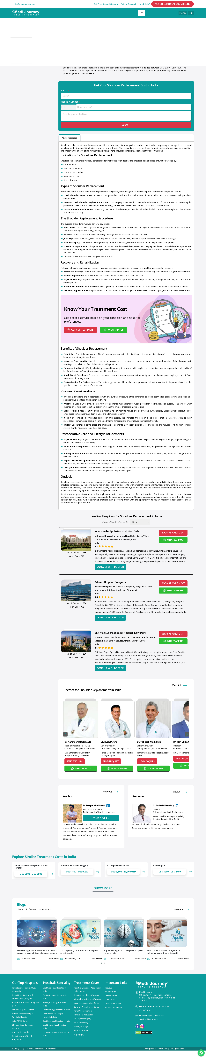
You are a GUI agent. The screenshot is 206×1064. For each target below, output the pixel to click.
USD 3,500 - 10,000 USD (123, 871)
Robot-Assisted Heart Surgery (86, 995)
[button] (191, 13)
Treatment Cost (23, 33)
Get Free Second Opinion (106, 4)
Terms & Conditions (113, 1003)
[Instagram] (142, 1026)
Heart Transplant (81, 1030)
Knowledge (20, 59)
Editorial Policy (111, 996)
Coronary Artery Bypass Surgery (87, 1007)
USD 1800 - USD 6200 (77, 871)
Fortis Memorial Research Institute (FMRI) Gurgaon (117, 754)
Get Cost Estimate (82, 329)
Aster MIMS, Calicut (20, 1021)
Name (65, 90)
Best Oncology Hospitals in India (56, 1010)
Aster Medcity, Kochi (20, 1032)
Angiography (79, 1034)
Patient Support (128, 4)
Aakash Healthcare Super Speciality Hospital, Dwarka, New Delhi (168, 817)
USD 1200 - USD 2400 (169, 871)
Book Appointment (173, 532)
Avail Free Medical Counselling (172, 4)
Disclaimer (51, 1049)
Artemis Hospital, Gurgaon (23, 1010)
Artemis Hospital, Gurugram (110, 582)
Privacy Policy (110, 992)
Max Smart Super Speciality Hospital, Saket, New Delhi (77, 754)
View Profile (101, 817)
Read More (53, 958)
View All (176, 685)
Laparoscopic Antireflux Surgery (87, 1003)
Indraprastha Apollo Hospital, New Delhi (117, 531)
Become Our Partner (113, 1007)
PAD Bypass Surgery (82, 1019)
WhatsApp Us (115, 329)
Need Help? (144, 4)
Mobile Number (70, 101)
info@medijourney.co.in (25, 4)
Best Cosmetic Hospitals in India (56, 1021)
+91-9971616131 (145, 1010)
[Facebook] (137, 1026)
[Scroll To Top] (201, 1061)
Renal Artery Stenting (83, 1011)
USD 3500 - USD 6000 (31, 873)
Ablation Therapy (81, 1022)
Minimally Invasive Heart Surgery (87, 999)
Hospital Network (23, 24)
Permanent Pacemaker (83, 1015)
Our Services (110, 999)
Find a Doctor (21, 42)
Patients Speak (22, 50)
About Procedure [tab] (69, 138)
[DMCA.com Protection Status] (144, 1032)
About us (108, 988)
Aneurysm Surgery (81, 1026)
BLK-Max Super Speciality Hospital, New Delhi (120, 632)
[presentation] (65, 734)
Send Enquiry (74, 761)
